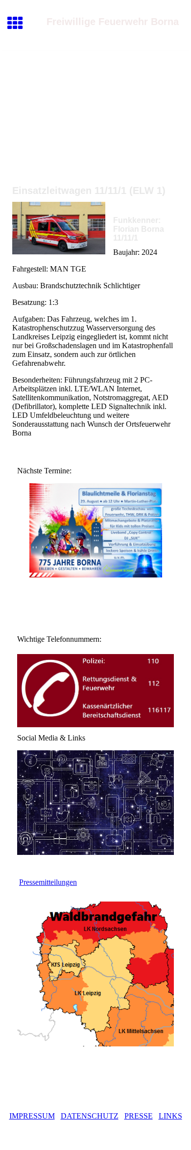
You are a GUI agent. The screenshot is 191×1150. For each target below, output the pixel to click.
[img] (95, 92)
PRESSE (138, 1116)
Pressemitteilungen (48, 882)
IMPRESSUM (32, 1116)
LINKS (170, 1116)
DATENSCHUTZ (90, 1116)
